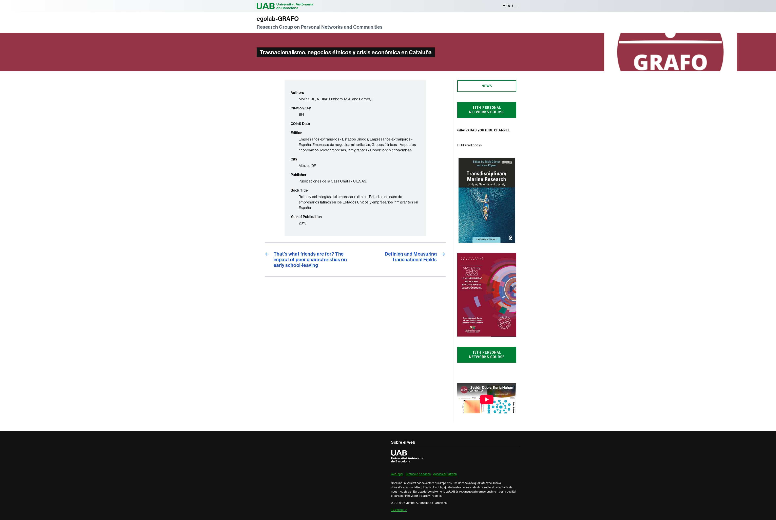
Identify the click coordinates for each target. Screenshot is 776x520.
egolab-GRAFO (278, 18)
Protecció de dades (418, 474)
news (487, 86)
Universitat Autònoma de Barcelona (285, 6)
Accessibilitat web (445, 474)
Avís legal (397, 474)
